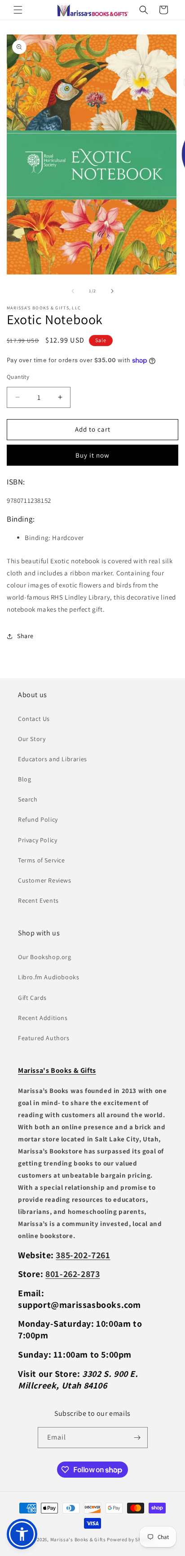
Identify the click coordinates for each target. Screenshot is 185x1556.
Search (28, 799)
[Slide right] (112, 291)
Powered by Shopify (130, 1539)
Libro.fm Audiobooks (48, 977)
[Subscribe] (137, 1437)
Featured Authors (44, 1038)
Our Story (31, 739)
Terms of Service (41, 860)
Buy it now (92, 455)
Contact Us (34, 719)
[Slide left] (73, 291)
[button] (18, 10)
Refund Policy (38, 819)
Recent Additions (43, 1018)
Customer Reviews (44, 880)
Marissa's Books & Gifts (78, 1539)
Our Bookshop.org (44, 957)
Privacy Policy (37, 840)
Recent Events (38, 900)
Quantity (18, 377)
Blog (24, 779)
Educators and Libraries (52, 759)
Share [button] (25, 636)
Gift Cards (32, 998)
